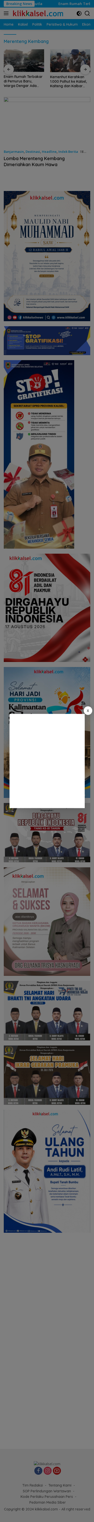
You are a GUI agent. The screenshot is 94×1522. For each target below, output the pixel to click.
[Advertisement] (47, 761)
